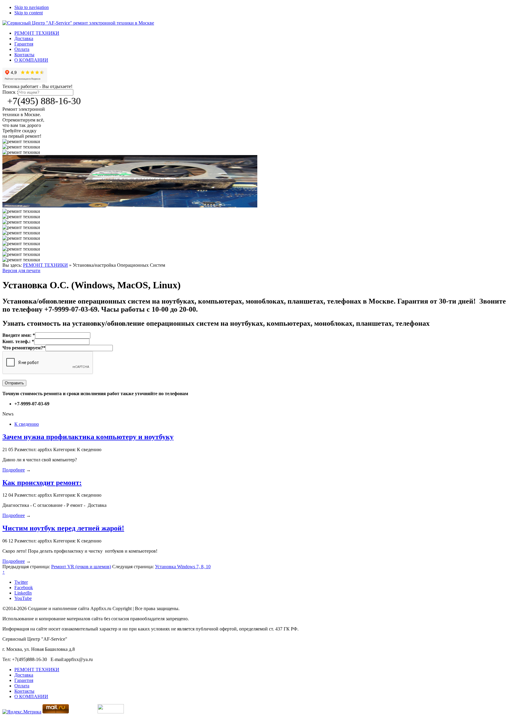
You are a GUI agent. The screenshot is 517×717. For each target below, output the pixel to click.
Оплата (21, 49)
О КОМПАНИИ (31, 60)
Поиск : (10, 92)
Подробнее (13, 469)
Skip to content (28, 12)
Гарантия (23, 43)
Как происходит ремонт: (42, 482)
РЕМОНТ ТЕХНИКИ (36, 33)
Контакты (24, 54)
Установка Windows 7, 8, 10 (183, 566)
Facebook (23, 587)
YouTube (23, 598)
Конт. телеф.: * (18, 341)
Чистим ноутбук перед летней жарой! (63, 528)
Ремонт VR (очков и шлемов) (81, 566)
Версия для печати (21, 270)
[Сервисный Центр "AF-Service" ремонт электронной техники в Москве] (78, 22)
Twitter (21, 582)
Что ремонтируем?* (23, 347)
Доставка (23, 38)
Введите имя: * (18, 335)
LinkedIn (23, 592)
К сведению (26, 424)
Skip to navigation (31, 7)
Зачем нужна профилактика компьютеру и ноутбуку (88, 437)
